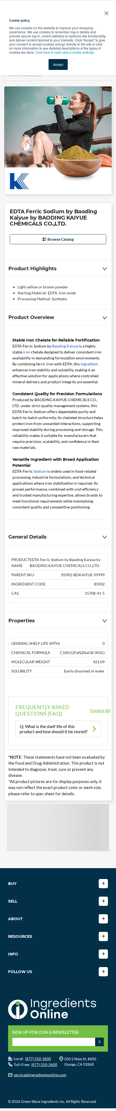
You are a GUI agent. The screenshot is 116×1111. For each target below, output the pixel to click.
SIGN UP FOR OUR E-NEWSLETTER (45, 1032)
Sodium (40, 471)
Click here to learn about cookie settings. (65, 52)
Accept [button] (58, 64)
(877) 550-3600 (38, 1059)
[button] (58, 268)
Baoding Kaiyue (65, 346)
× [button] (105, 11)
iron (26, 352)
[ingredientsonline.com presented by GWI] (60, 1009)
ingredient (89, 364)
